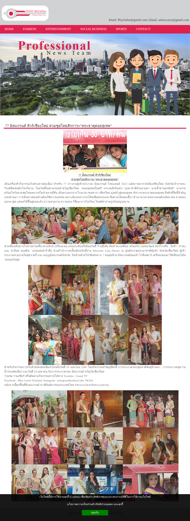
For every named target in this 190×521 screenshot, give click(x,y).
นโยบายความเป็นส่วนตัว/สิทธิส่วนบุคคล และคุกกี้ (95, 504)
